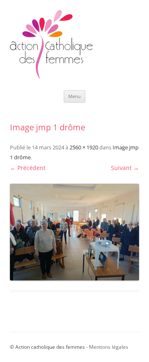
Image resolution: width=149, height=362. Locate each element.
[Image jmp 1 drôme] (74, 232)
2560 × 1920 (84, 147)
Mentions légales (108, 346)
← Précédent (28, 168)
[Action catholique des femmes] (51, 77)
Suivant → (125, 168)
